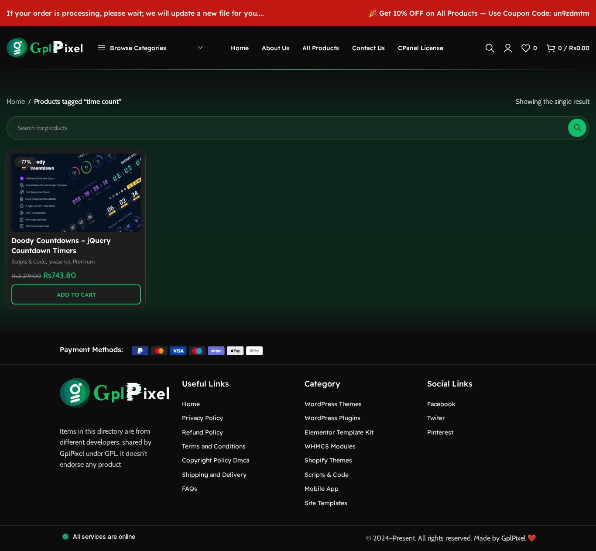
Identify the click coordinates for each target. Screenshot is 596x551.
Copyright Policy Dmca (215, 460)
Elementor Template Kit (339, 432)
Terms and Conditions (214, 446)
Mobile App (322, 489)
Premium (84, 261)
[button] (76, 294)
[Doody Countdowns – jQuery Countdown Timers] (76, 193)
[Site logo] (44, 47)
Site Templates (326, 503)
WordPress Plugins (332, 418)
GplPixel (72, 453)
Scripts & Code (28, 261)
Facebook (441, 404)
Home (16, 101)
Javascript (59, 261)
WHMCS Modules (330, 446)
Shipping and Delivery (214, 475)
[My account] (508, 48)
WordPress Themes (333, 404)
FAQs (189, 489)
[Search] (490, 48)
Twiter (436, 418)
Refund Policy (202, 432)
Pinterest (440, 432)
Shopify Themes (328, 460)
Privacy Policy (202, 418)
